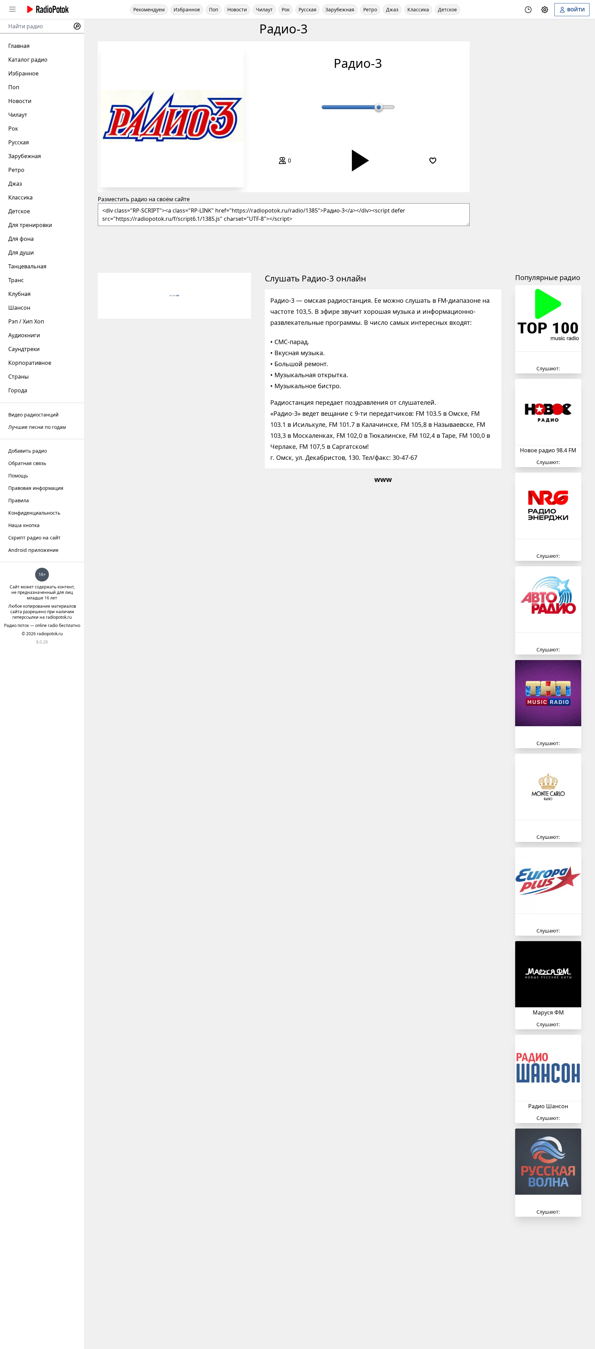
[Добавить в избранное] (433, 160)
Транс (16, 280)
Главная (19, 46)
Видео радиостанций (33, 414)
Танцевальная (27, 266)
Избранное (187, 9)
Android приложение (33, 550)
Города (17, 390)
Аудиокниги (24, 335)
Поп (213, 9)
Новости (237, 9)
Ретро (370, 9)
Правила (18, 500)
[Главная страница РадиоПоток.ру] (47, 9)
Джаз (392, 9)
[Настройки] (545, 10)
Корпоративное (29, 363)
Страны (18, 376)
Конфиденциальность (34, 512)
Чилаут (264, 9)
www (383, 479)
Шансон (19, 307)
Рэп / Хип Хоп (26, 321)
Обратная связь (27, 463)
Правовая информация (35, 488)
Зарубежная (339, 9)
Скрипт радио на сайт (34, 537)
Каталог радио (28, 59)
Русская (307, 9)
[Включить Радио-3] (172, 115)
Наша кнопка (24, 525)
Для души (21, 252)
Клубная (19, 294)
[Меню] (12, 9)
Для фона (21, 239)
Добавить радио (27, 450)
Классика (418, 9)
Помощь (18, 475)
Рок (286, 9)
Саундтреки (24, 349)
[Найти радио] (77, 26)
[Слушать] (358, 160)
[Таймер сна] (528, 10)
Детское (447, 9)
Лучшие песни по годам (37, 427)
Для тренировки (30, 225)
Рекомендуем (149, 9)
